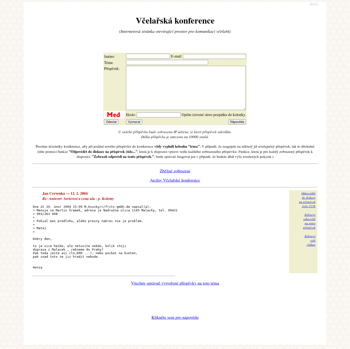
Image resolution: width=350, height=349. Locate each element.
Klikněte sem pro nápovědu (175, 317)
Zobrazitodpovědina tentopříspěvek (309, 221)
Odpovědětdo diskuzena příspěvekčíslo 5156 (307, 199)
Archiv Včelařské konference (175, 180)
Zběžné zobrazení (175, 171)
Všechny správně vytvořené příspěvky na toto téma (175, 283)
